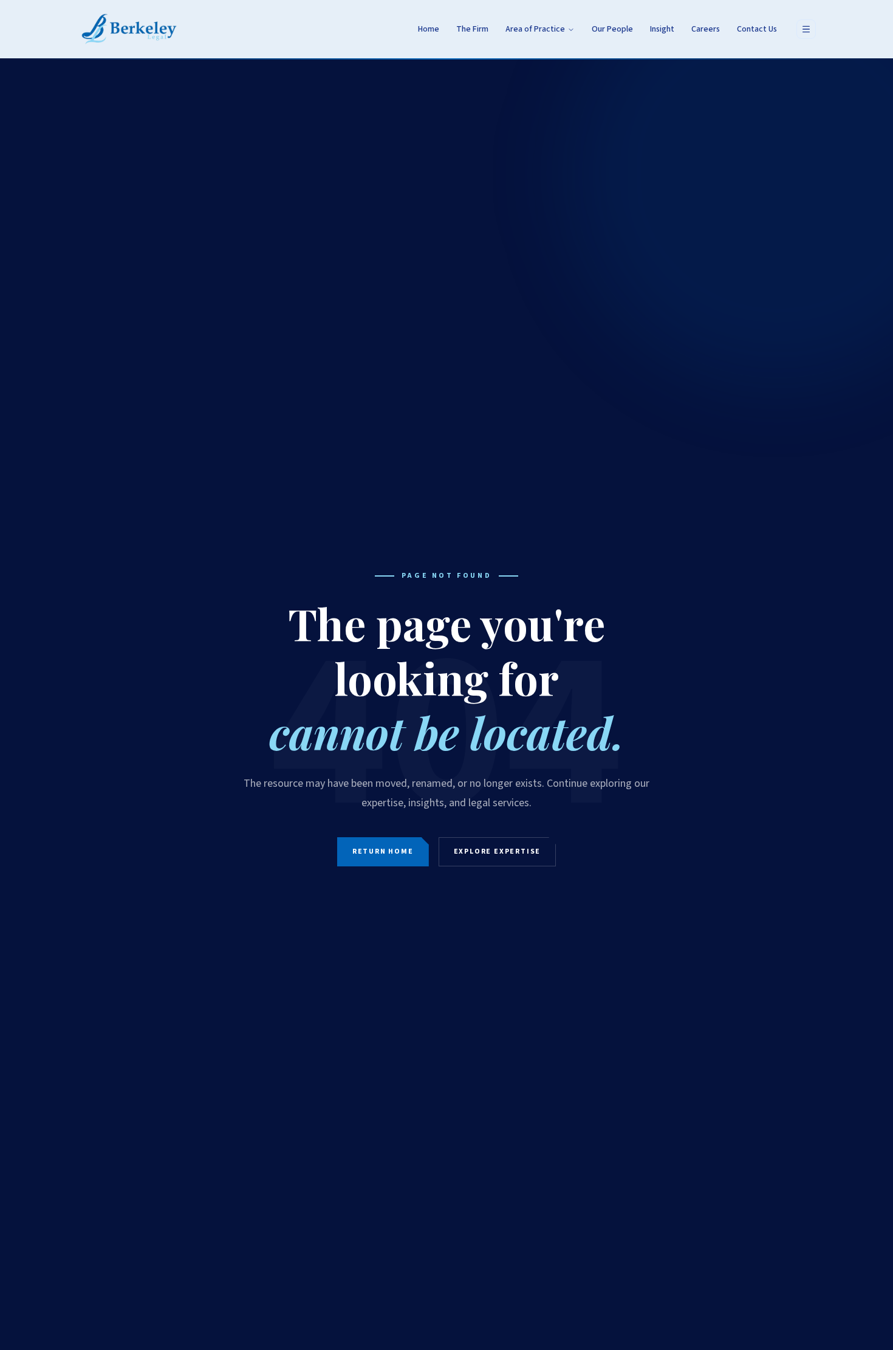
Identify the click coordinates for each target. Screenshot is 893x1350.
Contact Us (757, 29)
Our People (612, 29)
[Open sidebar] (806, 29)
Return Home (383, 851)
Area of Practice (535, 29)
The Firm (472, 29)
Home (428, 29)
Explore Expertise (497, 851)
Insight (662, 29)
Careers (705, 29)
